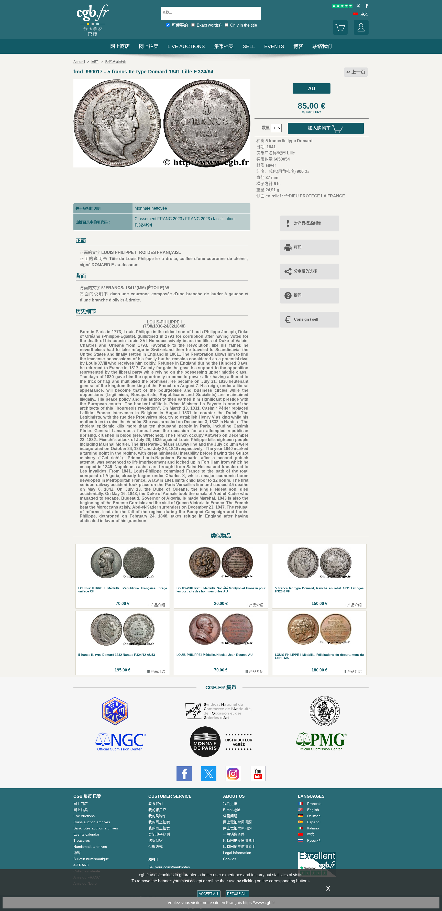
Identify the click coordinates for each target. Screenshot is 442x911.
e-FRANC (81, 865)
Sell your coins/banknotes (169, 867)
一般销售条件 (234, 834)
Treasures (81, 840)
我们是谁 (230, 804)
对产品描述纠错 (307, 223)
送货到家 (155, 840)
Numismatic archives (90, 847)
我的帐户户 (157, 810)
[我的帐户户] (361, 33)
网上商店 (120, 46)
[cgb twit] (357, 6)
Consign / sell (306, 319)
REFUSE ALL (237, 894)
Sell (249, 46)
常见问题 (230, 816)
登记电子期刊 (159, 834)
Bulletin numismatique (91, 859)
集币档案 (224, 46)
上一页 (358, 72)
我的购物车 (157, 816)
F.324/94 (143, 225)
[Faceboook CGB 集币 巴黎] (184, 773)
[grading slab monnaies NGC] (120, 742)
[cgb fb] (365, 6)
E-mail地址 (231, 810)
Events (274, 46)
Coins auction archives (91, 822)
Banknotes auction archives (95, 828)
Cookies (229, 859)
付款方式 (155, 847)
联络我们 (322, 46)
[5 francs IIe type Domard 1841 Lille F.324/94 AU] (161, 166)
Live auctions (186, 46)
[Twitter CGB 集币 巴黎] (208, 773)
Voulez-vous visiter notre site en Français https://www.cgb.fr (221, 903)
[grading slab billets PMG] (321, 742)
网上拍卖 (148, 46)
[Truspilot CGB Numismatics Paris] (342, 6)
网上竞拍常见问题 (237, 822)
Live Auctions (84, 816)
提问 (298, 295)
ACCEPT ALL (209, 894)
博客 (298, 46)
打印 (298, 247)
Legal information (237, 853)
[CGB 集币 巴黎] (92, 37)
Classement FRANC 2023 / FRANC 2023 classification (185, 219)
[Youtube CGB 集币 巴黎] (258, 773)
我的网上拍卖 (159, 822)
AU (311, 88)
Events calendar (86, 834)
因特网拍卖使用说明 (239, 840)
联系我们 (155, 804)
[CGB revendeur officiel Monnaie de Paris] (221, 742)
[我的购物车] (340, 33)
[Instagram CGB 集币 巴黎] (233, 773)
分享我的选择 (305, 271)
